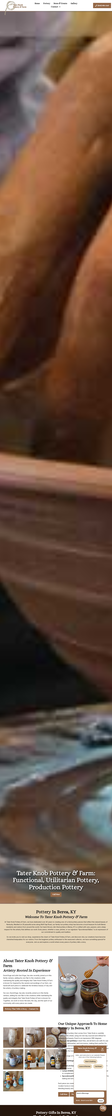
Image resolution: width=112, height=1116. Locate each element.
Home (37, 3)
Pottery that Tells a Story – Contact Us (21, 1009)
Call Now (56, 894)
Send (101, 1101)
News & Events (60, 3)
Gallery (74, 3)
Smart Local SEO (86, 1100)
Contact (54, 7)
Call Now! (98, 1066)
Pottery (46, 3)
